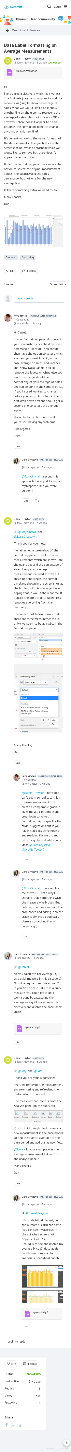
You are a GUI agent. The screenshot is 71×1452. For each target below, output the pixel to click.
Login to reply (25, 298)
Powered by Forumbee (57, 1448)
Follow (31, 271)
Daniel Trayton (29, 58)
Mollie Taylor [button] (33, 849)
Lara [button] (39, 1071)
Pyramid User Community (35, 19)
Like (12, 271)
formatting (27, 257)
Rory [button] (23, 1071)
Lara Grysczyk (43, 459)
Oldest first (56, 284)
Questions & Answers (26, 30)
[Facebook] (6, 1425)
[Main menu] (65, 6)
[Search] (49, 6)
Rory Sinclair (35, 315)
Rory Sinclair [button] (28, 532)
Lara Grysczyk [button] (26, 536)
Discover (11, 257)
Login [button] (57, 6)
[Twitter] (12, 1425)
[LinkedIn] (19, 1425)
